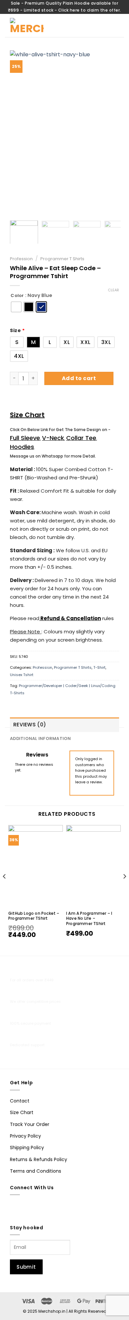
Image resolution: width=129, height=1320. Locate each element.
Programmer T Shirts (62, 259)
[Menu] (115, 25)
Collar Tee (81, 438)
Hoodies (22, 447)
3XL (106, 342)
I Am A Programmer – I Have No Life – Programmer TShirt (89, 918)
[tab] (64, 724)
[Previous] (20, 132)
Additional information (40, 738)
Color (17, 296)
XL (67, 342)
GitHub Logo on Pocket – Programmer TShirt (34, 916)
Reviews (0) (29, 724)
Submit (26, 1266)
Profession (21, 259)
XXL (85, 342)
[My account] (84, 25)
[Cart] (99, 25)
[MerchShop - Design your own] (40, 25)
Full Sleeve (25, 438)
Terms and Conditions (35, 1171)
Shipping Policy (27, 1147)
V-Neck (53, 438)
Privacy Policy (25, 1136)
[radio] (16, 307)
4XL (19, 356)
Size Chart (27, 414)
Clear (113, 290)
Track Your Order (29, 1124)
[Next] (108, 132)
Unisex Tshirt (21, 674)
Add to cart (79, 378)
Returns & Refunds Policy (38, 1159)
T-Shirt (99, 667)
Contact (19, 1101)
